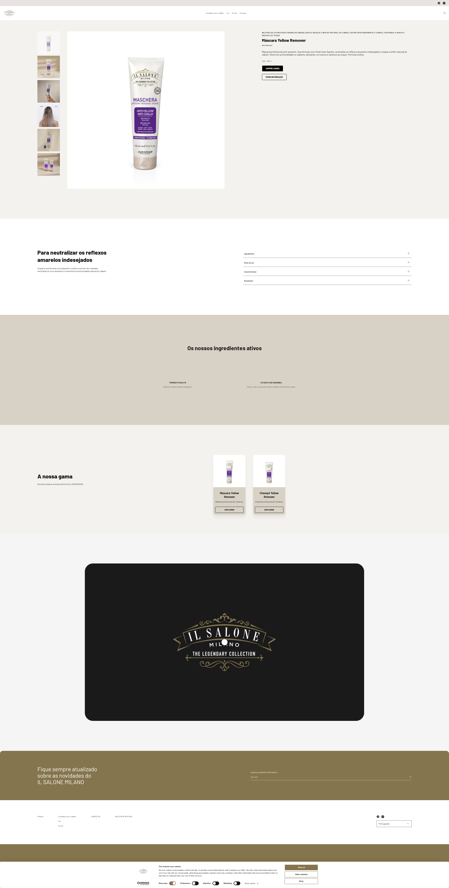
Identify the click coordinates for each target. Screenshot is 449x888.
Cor (59, 821)
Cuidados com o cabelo (67, 816)
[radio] (48, 42)
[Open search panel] (443, 13)
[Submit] (409, 777)
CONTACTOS (95, 816)
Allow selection (301, 874)
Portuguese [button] (383, 823)
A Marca (40, 816)
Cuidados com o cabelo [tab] (215, 13)
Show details (250, 883)
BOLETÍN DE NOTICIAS (123, 816)
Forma (60, 826)
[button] (327, 253)
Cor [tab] (227, 13)
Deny (301, 881)
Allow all (301, 867)
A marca (243, 13)
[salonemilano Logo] (9, 13)
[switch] (195, 883)
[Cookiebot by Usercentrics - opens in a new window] (143, 883)
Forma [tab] (234, 13)
